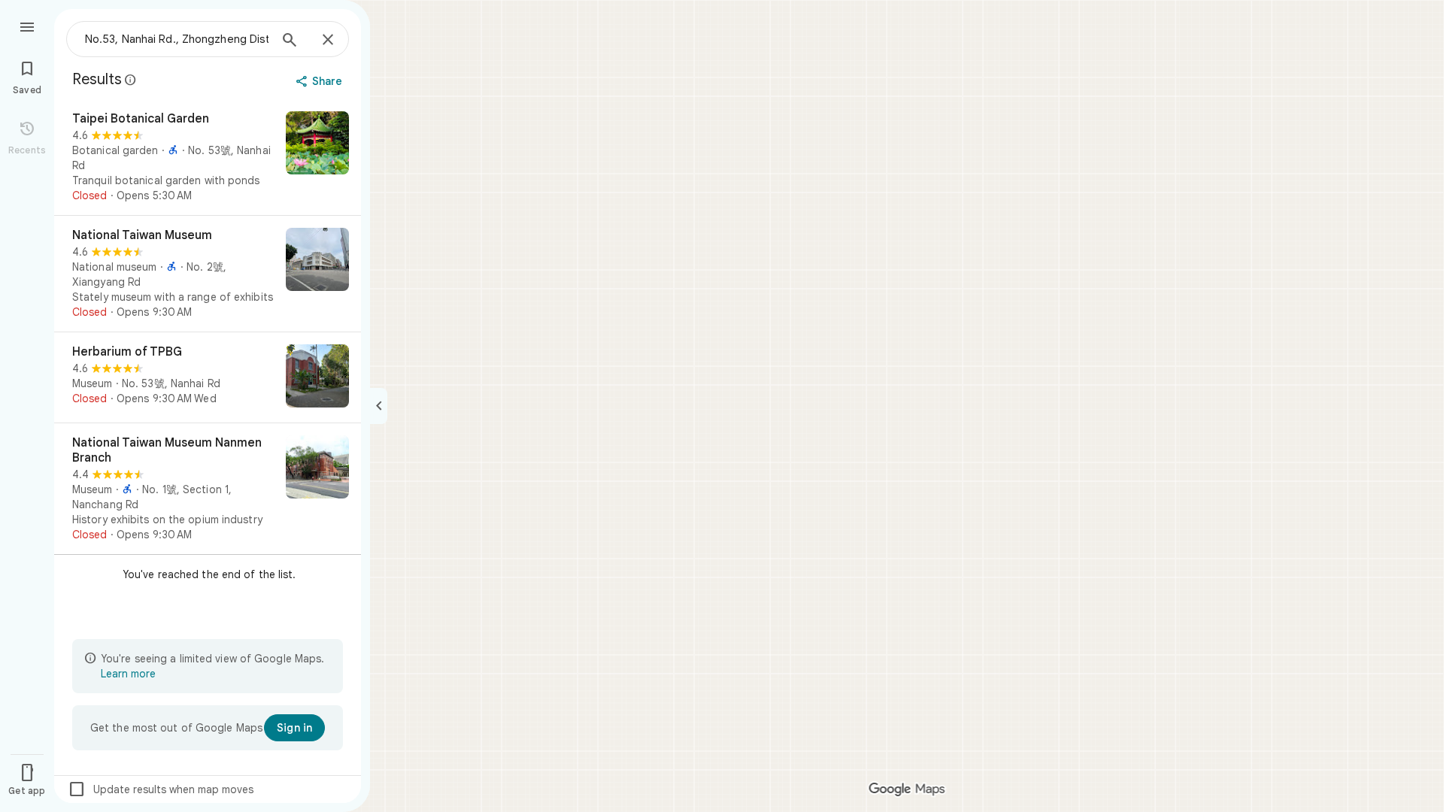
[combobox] (176, 39)
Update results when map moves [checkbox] (160, 789)
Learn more (128, 673)
